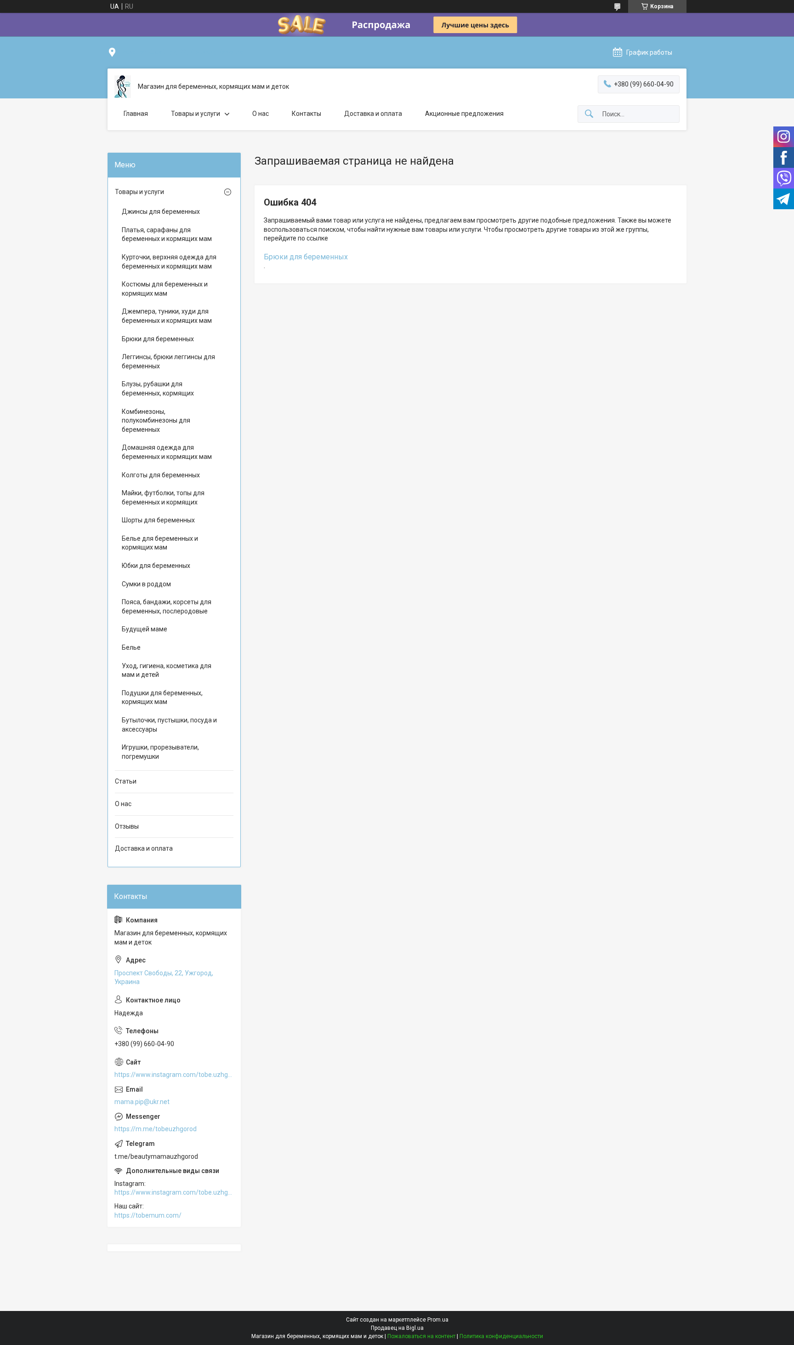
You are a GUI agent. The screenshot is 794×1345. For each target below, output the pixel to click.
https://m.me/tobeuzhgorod (155, 1129)
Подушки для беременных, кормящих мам (162, 697)
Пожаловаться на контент (421, 1336)
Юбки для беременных (156, 565)
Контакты (306, 113)
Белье (131, 647)
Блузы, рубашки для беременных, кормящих (158, 388)
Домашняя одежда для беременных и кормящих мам (167, 452)
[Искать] (589, 114)
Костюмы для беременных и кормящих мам (165, 288)
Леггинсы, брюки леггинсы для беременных (168, 361)
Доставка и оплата (373, 113)
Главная (136, 113)
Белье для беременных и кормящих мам (160, 543)
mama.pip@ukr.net (142, 1101)
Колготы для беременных (161, 475)
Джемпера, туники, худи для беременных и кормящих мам (167, 316)
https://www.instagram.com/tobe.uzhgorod (174, 1074)
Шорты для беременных (158, 520)
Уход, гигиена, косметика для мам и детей (166, 670)
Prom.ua (437, 1319)
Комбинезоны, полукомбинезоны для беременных (156, 420)
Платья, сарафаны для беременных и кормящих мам (167, 234)
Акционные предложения (464, 113)
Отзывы (127, 826)
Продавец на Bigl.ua (397, 1328)
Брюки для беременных (306, 256)
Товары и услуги (195, 113)
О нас (260, 113)
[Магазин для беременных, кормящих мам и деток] (122, 86)
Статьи (125, 781)
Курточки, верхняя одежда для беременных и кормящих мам (169, 261)
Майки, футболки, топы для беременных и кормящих (163, 497)
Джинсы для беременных (161, 211)
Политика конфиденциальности (501, 1336)
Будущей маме (144, 629)
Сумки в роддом (146, 584)
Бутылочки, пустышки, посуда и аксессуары (169, 724)
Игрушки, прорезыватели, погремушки (160, 752)
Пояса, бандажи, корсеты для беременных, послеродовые (166, 606)
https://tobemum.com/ (147, 1215)
